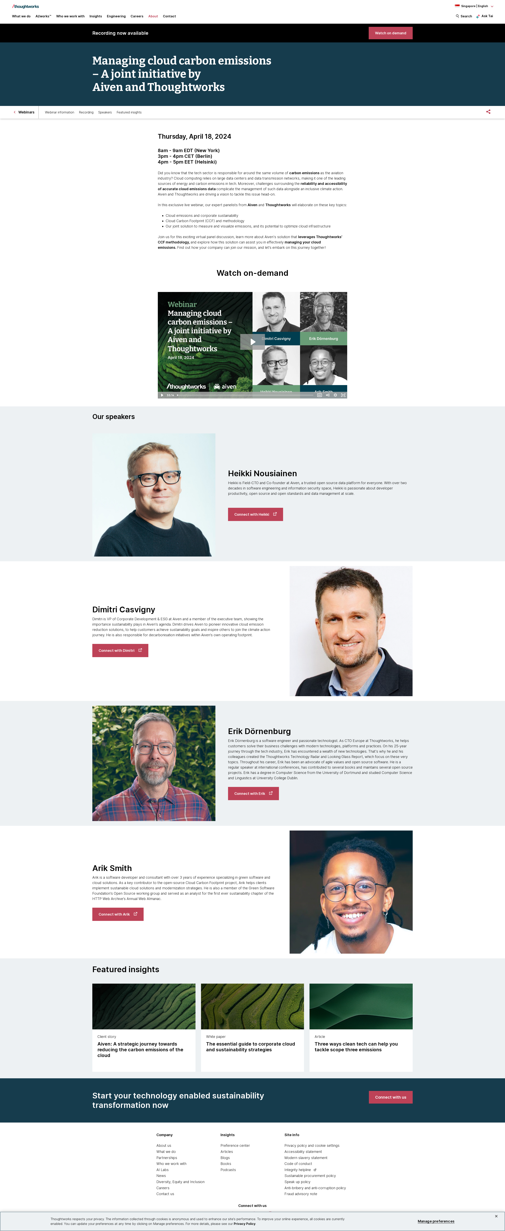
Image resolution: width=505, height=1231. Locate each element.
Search (466, 16)
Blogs (225, 1158)
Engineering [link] (116, 16)
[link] (391, 33)
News (161, 1176)
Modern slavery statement (305, 1158)
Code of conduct (298, 1164)
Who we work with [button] (70, 16)
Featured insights (129, 112)
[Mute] (327, 395)
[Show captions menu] (320, 395)
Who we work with (171, 1164)
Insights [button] (96, 16)
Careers (162, 1188)
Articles (227, 1152)
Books (226, 1164)
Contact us (165, 1194)
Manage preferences (436, 1221)
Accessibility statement (303, 1152)
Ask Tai (487, 16)
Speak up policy (297, 1182)
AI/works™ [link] (43, 16)
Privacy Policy (244, 1224)
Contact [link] (169, 16)
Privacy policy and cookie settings (311, 1145)
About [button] (153, 16)
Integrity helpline (297, 1170)
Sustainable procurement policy (310, 1176)
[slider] (246, 395)
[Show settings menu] (335, 395)
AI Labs (162, 1170)
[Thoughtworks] (25, 4)
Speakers (105, 112)
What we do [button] (21, 16)
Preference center (235, 1145)
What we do (166, 1152)
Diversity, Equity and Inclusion (180, 1182)
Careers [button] (137, 16)
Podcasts (228, 1170)
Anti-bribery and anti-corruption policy (315, 1188)
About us (163, 1145)
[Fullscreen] (343, 395)
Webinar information (59, 112)
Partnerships (166, 1158)
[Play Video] (162, 395)
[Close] (496, 1216)
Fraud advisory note (300, 1194)
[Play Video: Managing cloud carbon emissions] (252, 342)
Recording (86, 112)
